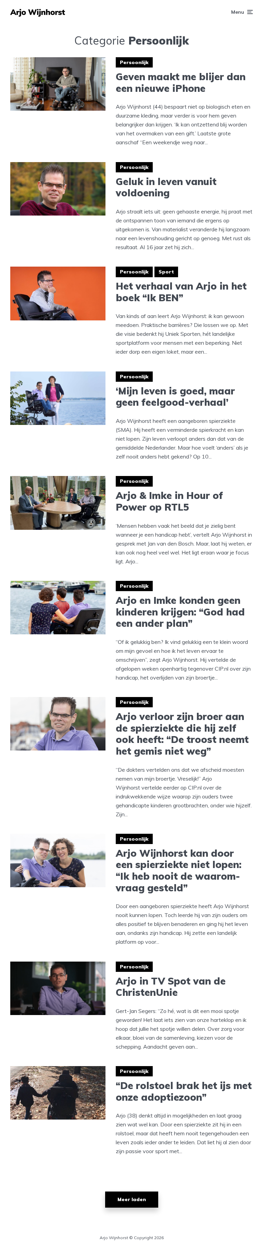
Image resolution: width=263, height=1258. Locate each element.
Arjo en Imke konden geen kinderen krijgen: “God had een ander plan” (180, 612)
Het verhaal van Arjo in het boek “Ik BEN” (181, 291)
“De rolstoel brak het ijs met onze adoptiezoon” (184, 1091)
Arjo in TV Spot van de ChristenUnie (171, 986)
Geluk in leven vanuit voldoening (166, 187)
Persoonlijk (134, 62)
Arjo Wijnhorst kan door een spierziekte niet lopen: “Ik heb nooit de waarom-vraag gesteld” (178, 870)
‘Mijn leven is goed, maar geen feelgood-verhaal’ (175, 396)
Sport (166, 272)
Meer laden (131, 1199)
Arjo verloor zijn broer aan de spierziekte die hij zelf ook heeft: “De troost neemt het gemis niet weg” (182, 734)
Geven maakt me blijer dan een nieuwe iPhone (181, 82)
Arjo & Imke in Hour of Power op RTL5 (169, 501)
